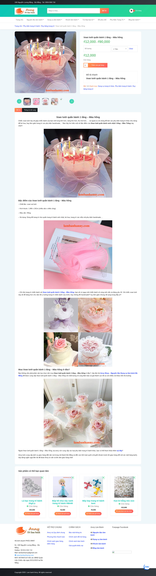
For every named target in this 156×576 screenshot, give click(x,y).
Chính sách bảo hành (76, 541)
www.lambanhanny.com (25, 555)
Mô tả (18, 110)
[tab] (18, 110)
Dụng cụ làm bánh (54, 20)
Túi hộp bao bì (88, 20)
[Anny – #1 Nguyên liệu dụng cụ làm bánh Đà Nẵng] (26, 11)
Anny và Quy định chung (56, 532)
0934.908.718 (27, 550)
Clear (131, 49)
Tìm (105, 11)
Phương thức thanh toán (56, 537)
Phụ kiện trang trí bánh (31, 26)
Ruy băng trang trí (47, 26)
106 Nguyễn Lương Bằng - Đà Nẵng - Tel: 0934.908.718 (35, 2)
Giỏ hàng (137, 10)
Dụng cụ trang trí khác (106, 86)
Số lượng (88, 48)
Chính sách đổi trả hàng (77, 537)
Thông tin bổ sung (30, 110)
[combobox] (120, 49)
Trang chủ (19, 20)
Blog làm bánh (134, 20)
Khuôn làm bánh (72, 20)
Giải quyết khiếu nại (76, 545)
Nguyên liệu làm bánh (34, 20)
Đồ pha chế (102, 20)
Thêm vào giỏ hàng (97, 65)
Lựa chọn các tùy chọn (125, 511)
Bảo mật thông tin (75, 532)
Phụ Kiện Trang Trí (117, 20)
